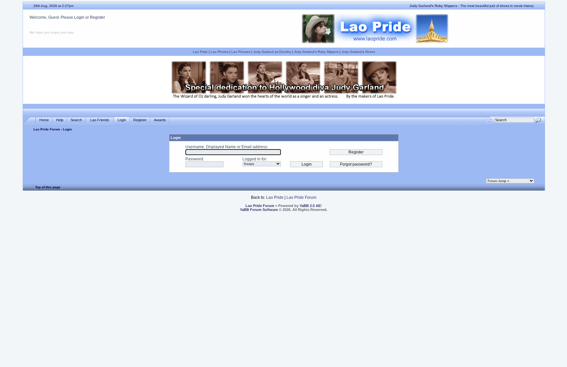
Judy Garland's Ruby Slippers (316, 52)
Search (76, 120)
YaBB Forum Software (259, 210)
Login (79, 17)
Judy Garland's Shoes (358, 52)
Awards (160, 120)
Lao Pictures (240, 52)
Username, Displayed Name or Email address (226, 147)
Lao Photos (219, 52)
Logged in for (254, 159)
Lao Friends (99, 120)
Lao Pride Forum (46, 129)
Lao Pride (200, 52)
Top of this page (47, 187)
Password (194, 159)
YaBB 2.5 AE (310, 206)
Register (97, 17)
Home (44, 120)
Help (59, 120)
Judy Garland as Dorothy (272, 52)
